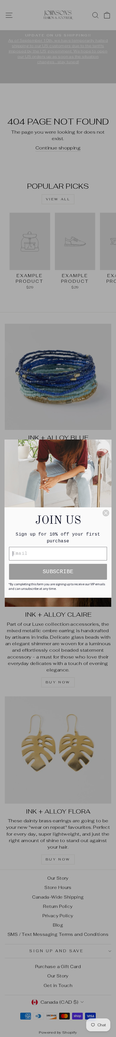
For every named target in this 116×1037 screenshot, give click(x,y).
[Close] (105, 513)
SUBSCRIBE (58, 571)
